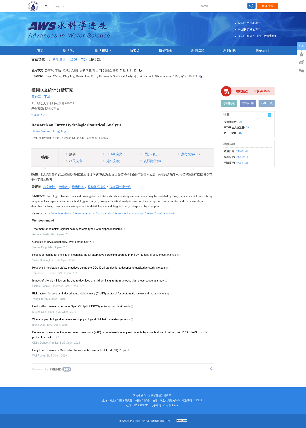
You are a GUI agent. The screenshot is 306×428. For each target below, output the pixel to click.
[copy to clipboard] (200, 76)
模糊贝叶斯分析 (120, 186)
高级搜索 (267, 6)
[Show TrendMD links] (211, 368)
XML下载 (266, 103)
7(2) (84, 59)
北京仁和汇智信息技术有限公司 (147, 420)
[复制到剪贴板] (140, 70)
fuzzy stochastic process (129, 213)
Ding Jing (59, 131)
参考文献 (190, 154)
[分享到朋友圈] (301, 71)
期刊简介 (69, 50)
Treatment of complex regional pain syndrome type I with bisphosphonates (77, 228)
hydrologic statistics (60, 213)
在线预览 (242, 91)
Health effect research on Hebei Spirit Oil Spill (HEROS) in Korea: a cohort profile (81, 306)
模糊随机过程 (97, 186)
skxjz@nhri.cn (170, 405)
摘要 (72, 154)
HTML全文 (114, 154)
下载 (262, 91)
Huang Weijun (41, 131)
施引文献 (113, 161)
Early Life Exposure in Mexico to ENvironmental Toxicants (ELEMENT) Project (79, 350)
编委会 (135, 50)
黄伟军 (36, 97)
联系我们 (262, 50)
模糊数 (64, 186)
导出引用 (248, 103)
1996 (73, 59)
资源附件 (152, 161)
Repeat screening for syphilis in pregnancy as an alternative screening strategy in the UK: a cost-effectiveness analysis (104, 254)
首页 (40, 50)
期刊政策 (197, 50)
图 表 (151, 154)
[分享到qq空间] (301, 54)
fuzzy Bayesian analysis (161, 213)
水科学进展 (57, 59)
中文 (44, 6)
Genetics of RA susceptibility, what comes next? (61, 241)
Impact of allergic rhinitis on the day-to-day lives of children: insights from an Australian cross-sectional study (98, 280)
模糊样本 (78, 186)
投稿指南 (165, 50)
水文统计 (49, 186)
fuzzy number (83, 213)
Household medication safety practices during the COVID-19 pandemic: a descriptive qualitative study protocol (98, 267)
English (59, 6)
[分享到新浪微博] (301, 62)
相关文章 (75, 161)
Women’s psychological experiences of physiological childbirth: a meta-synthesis (81, 319)
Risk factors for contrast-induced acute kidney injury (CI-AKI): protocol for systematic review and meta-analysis (99, 293)
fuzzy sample (104, 213)
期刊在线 (101, 50)
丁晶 (47, 97)
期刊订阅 (229, 50)
